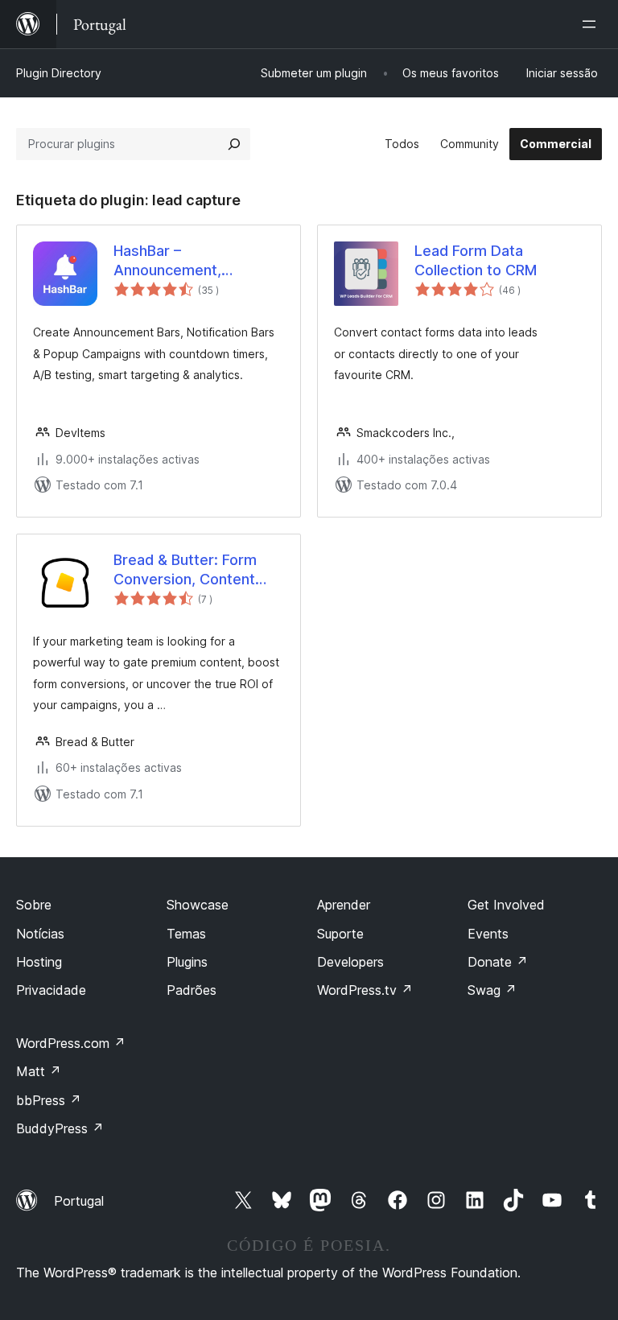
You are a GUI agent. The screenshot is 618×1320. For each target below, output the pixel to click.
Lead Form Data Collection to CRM (475, 260)
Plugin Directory (58, 73)
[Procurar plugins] (234, 144)
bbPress (48, 1100)
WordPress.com (71, 1043)
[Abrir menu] (592, 24)
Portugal (79, 1201)
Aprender (343, 905)
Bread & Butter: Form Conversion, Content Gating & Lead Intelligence (185, 569)
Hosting (39, 962)
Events (488, 934)
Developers (350, 962)
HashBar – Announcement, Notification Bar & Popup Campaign (167, 260)
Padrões (191, 990)
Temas (186, 934)
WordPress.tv (365, 990)
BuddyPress (60, 1128)
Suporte (340, 934)
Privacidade (51, 990)
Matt (38, 1071)
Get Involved (506, 905)
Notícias (40, 934)
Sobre (34, 905)
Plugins (187, 962)
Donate (498, 962)
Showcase (198, 905)
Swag (492, 990)
